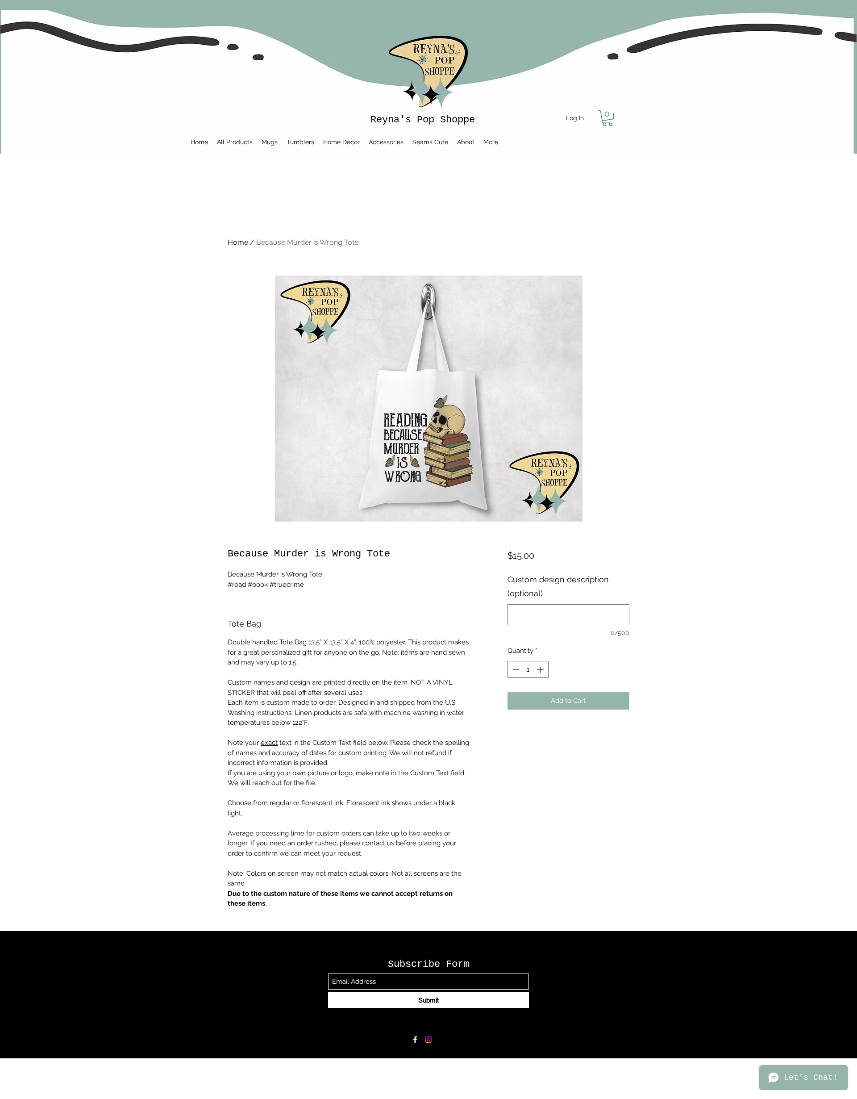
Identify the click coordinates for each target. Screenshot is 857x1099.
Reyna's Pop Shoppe (422, 119)
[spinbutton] (527, 669)
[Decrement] (515, 669)
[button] (607, 118)
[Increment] (541, 669)
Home (238, 242)
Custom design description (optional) (558, 586)
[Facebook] (415, 1039)
